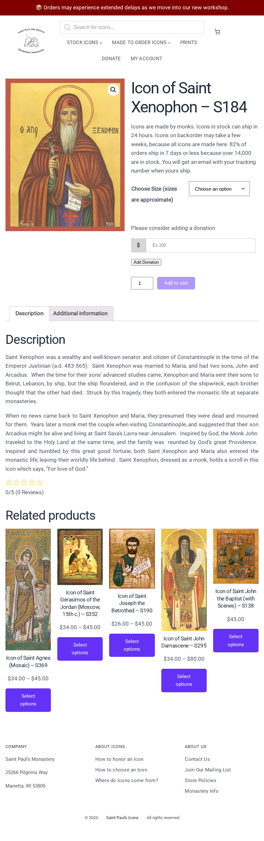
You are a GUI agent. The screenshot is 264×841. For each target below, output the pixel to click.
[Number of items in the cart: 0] (217, 32)
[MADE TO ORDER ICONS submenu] (169, 42)
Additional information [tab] (80, 313)
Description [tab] (29, 313)
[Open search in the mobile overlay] (132, 27)
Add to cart (176, 283)
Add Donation (146, 262)
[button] (113, 90)
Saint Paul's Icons (122, 817)
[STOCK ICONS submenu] (100, 42)
